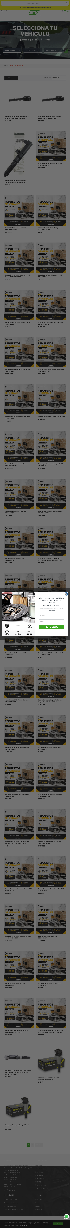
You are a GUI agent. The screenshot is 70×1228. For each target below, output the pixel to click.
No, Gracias (51, 631)
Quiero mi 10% (52, 627)
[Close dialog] (66, 594)
